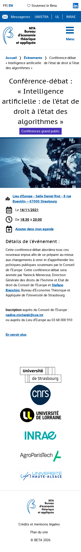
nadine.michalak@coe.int (24, 315)
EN (11, 5)
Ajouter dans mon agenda (34, 229)
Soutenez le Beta (44, 5)
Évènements (33, 57)
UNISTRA (42, 16)
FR (5, 5)
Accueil (11, 57)
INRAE (71, 16)
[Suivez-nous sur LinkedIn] (75, 5)
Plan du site (39, 532)
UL (57, 16)
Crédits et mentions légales (39, 524)
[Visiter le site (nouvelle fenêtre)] (40, 375)
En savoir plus (16, 334)
